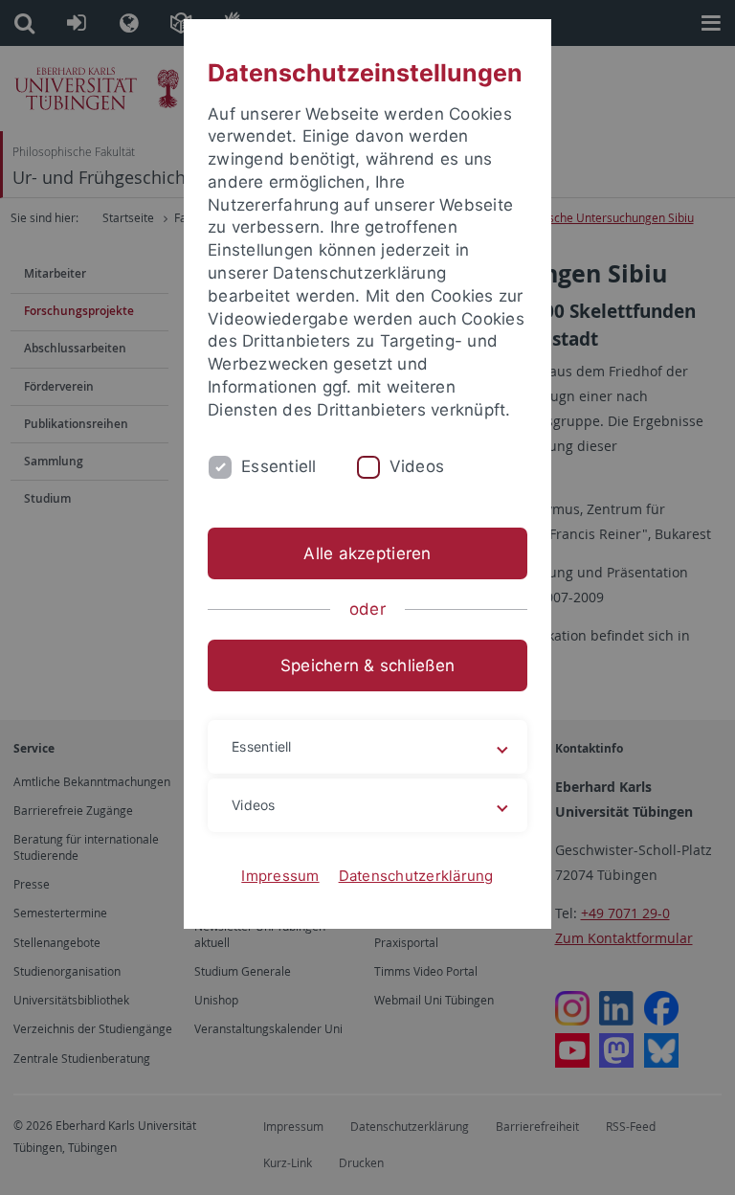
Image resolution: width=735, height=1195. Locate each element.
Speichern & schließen (367, 665)
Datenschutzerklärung (416, 876)
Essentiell (279, 466)
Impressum (280, 876)
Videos (417, 466)
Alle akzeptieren (367, 553)
